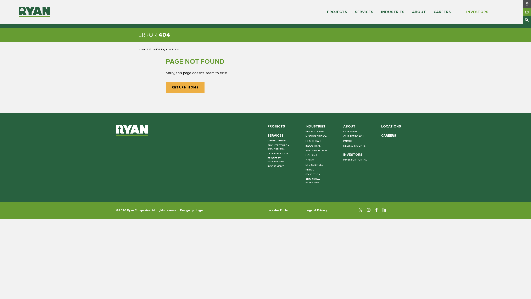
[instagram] (368, 210)
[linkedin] (384, 210)
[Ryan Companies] (34, 12)
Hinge (199, 210)
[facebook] (376, 210)
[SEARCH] (527, 20)
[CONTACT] (527, 12)
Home (142, 49)
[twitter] (361, 210)
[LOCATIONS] (527, 4)
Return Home (185, 87)
